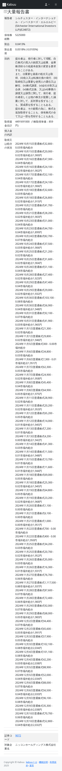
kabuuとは (31, 762)
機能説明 (43, 762)
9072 (18, 735)
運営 (31, 765)
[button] (47, 4)
